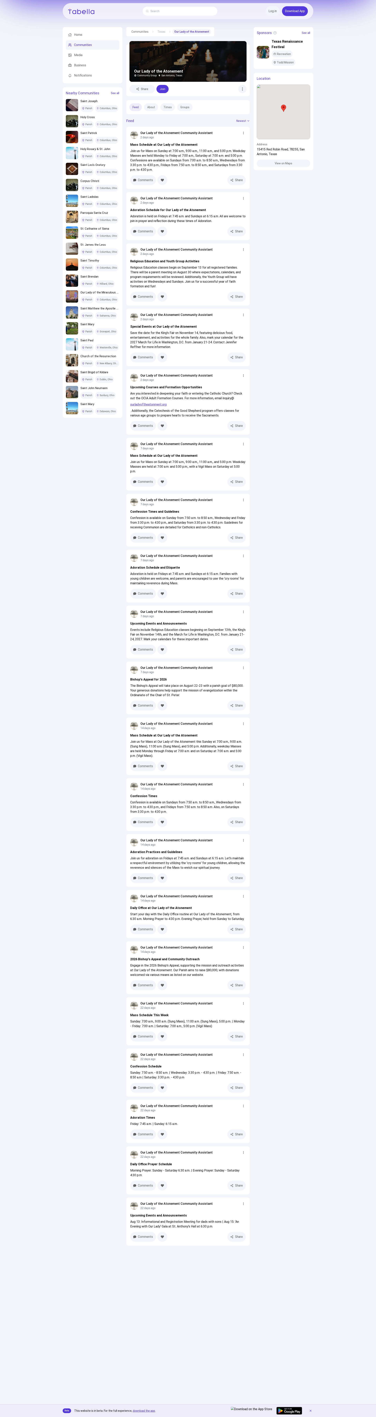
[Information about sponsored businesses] (275, 33)
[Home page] (81, 11)
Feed (136, 107)
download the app (144, 1410)
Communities (139, 31)
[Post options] (243, 133)
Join (162, 89)
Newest (241, 120)
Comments (145, 180)
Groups (184, 107)
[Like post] (162, 180)
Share (144, 89)
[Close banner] (310, 1410)
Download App (295, 11)
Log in (272, 11)
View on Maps (283, 163)
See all (115, 93)
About (151, 107)
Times (168, 107)
